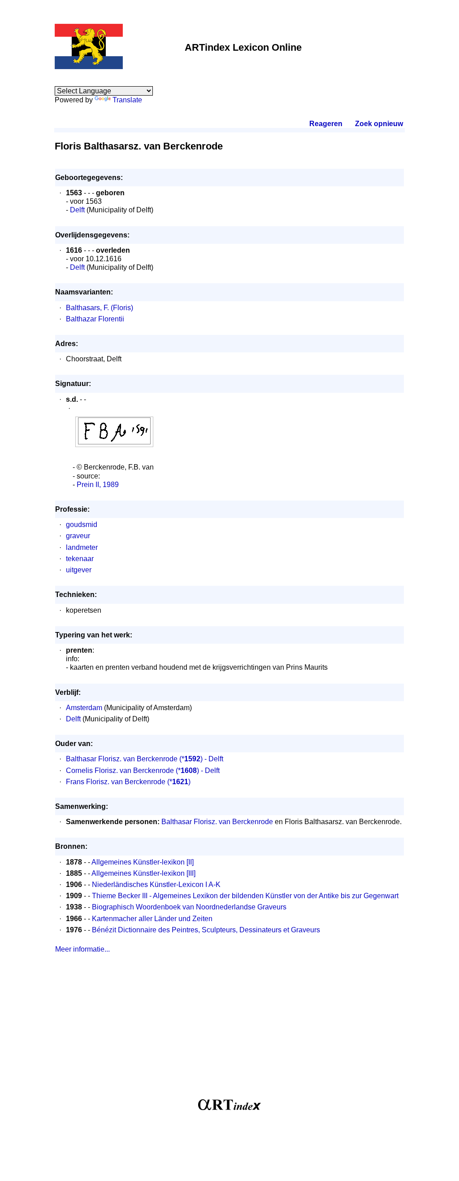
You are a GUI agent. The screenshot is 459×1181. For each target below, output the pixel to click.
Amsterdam (84, 707)
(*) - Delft (201, 759)
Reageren (325, 123)
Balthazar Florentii (95, 319)
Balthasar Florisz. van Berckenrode (122, 759)
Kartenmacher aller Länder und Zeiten (152, 918)
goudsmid (81, 524)
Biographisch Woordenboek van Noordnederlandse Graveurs (189, 907)
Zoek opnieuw (379, 123)
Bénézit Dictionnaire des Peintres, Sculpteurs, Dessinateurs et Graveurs (206, 930)
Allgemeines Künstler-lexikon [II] (142, 862)
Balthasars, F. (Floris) (99, 308)
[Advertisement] (229, 1030)
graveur (78, 536)
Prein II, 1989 (98, 484)
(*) (179, 782)
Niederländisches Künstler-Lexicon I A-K (156, 884)
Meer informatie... (82, 949)
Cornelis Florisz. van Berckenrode (120, 770)
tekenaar (80, 558)
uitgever (78, 570)
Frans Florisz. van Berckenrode (115, 782)
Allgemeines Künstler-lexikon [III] (143, 873)
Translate (127, 100)
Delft (77, 210)
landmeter (82, 547)
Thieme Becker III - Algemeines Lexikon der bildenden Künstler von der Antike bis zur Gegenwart (245, 896)
